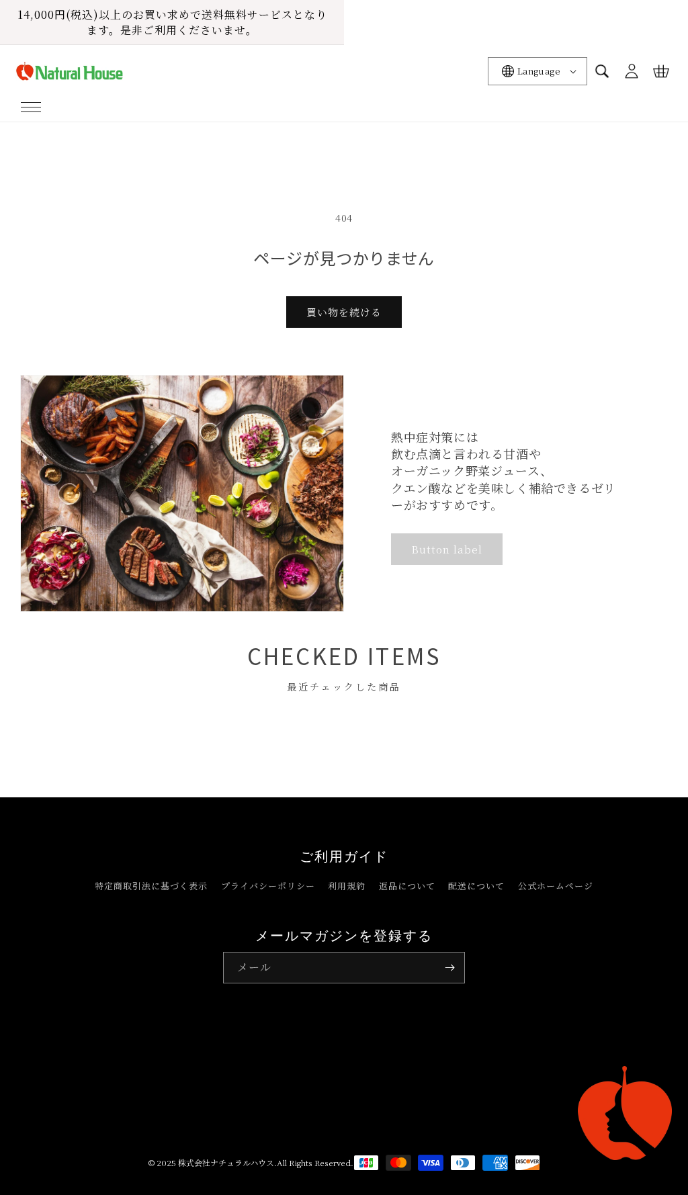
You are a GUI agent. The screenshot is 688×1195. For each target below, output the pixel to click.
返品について (407, 885)
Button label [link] (446, 549)
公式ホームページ (555, 885)
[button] (31, 107)
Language (538, 70)
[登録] (449, 967)
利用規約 (347, 885)
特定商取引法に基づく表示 (151, 885)
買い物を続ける (344, 312)
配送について (476, 885)
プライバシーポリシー (268, 885)
